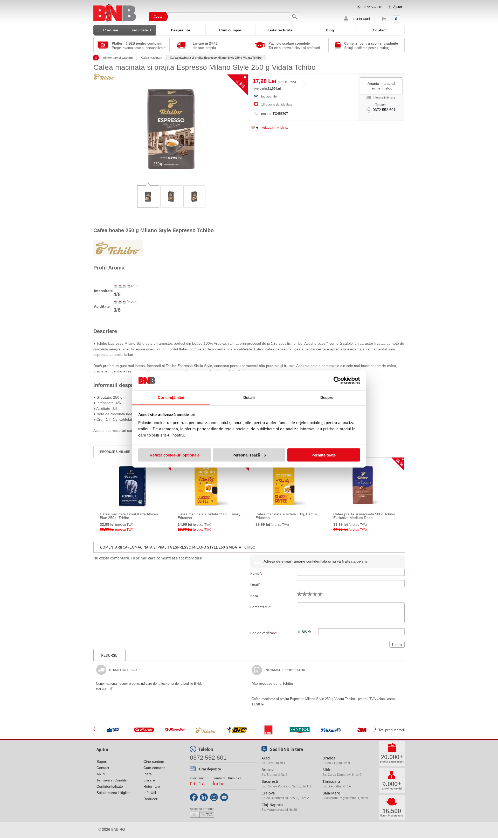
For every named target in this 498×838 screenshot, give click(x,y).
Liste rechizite (280, 30)
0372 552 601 (373, 7)
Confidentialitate (109, 786)
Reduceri (150, 799)
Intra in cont (360, 18)
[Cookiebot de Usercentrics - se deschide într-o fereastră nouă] (337, 380)
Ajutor (397, 7)
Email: (255, 584)
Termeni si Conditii (111, 780)
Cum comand (154, 768)
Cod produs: (271, 114)
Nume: (256, 573)
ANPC (101, 774)
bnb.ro (118, 829)
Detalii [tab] (249, 397)
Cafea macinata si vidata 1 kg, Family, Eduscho (286, 516)
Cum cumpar (230, 30)
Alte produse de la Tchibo (272, 683)
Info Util (149, 793)
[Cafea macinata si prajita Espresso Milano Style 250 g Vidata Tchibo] (171, 125)
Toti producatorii (391, 730)
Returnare (151, 786)
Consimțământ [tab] (171, 397)
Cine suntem (153, 761)
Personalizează (246, 455)
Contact (380, 30)
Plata (147, 774)
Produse (124, 30)
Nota (254, 595)
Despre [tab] (327, 397)
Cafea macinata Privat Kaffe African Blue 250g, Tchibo (129, 516)
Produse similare (115, 451)
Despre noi (180, 30)
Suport (101, 761)
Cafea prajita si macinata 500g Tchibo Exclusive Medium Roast (364, 516)
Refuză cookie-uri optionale (174, 455)
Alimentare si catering (118, 57)
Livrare (149, 780)
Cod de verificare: (264, 633)
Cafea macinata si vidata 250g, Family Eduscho (209, 516)
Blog (330, 30)
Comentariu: (260, 607)
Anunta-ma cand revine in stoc (381, 85)
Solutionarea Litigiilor (113, 793)
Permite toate (324, 455)
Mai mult (102, 688)
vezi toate (140, 30)
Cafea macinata (151, 57)
